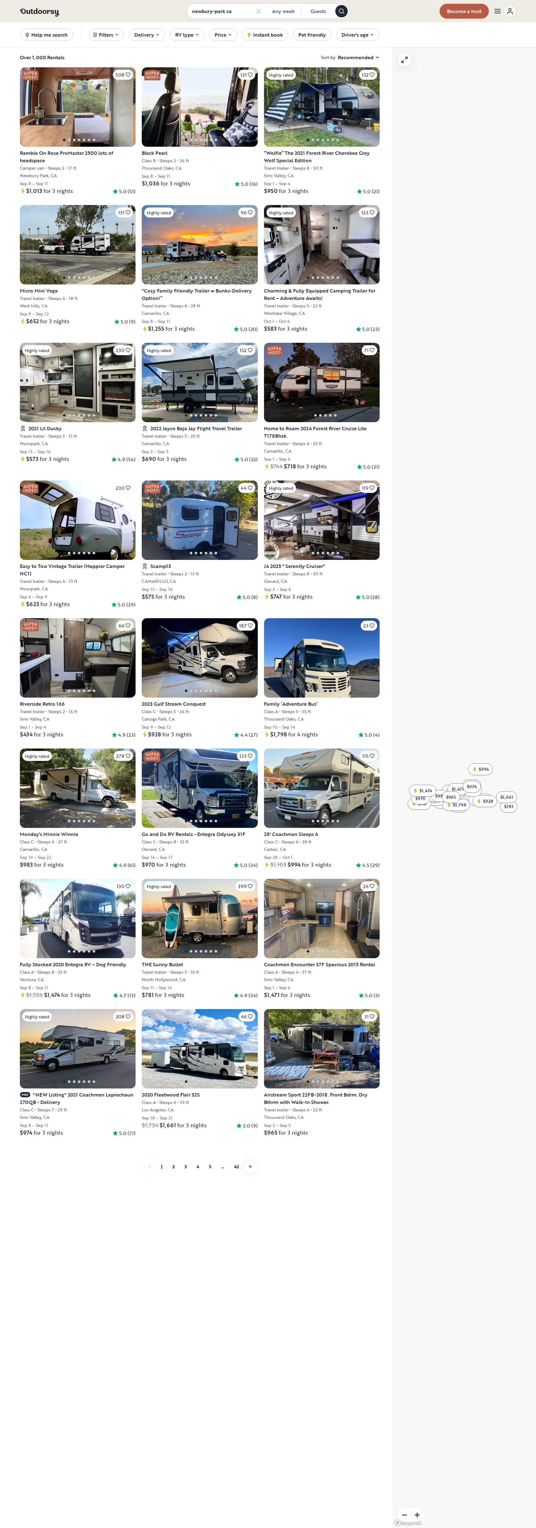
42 (236, 1166)
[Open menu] (505, 11)
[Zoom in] (417, 1515)
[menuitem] (106, 34)
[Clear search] (258, 11)
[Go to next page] (250, 1166)
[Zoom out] (404, 1515)
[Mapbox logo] (407, 1522)
